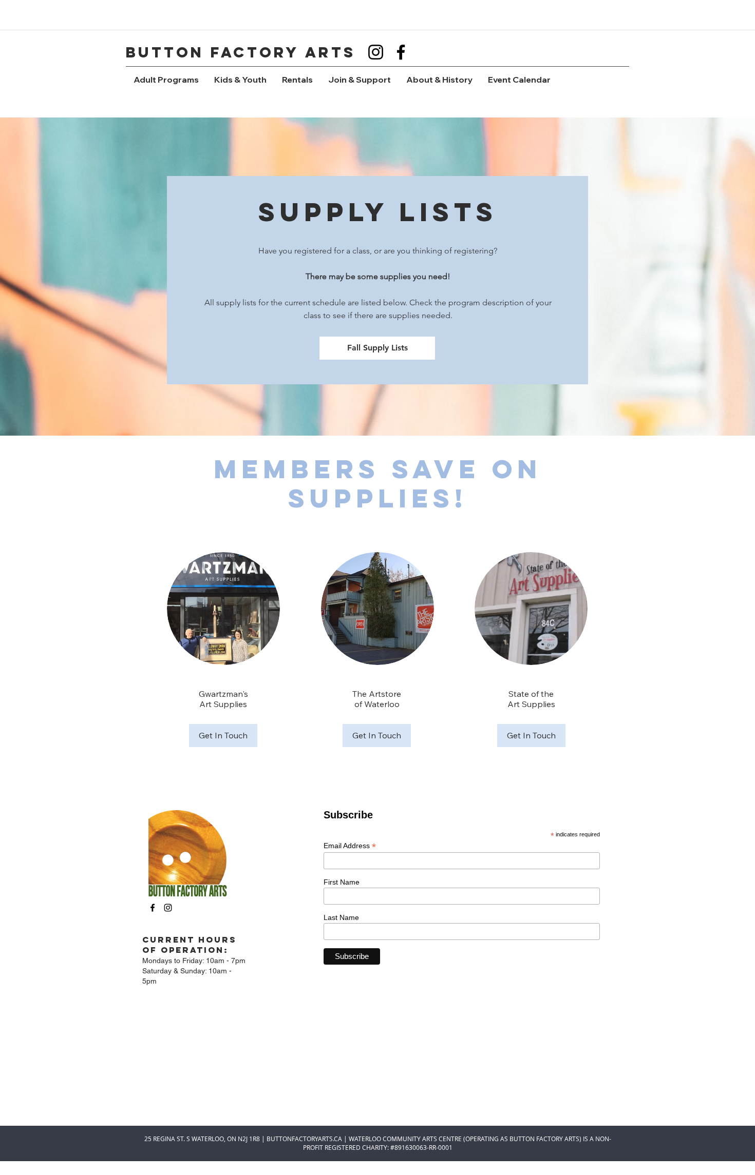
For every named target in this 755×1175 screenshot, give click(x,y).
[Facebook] (401, 52)
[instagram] (168, 908)
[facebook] (152, 908)
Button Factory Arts (240, 52)
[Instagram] (376, 52)
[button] (166, 79)
